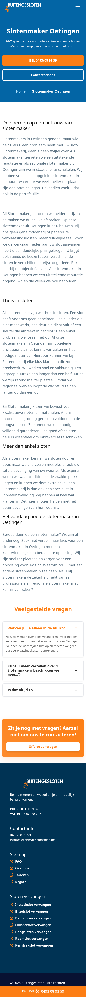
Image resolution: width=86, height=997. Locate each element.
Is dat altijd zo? (21, 689)
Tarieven (22, 875)
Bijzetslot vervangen (31, 911)
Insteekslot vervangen (33, 904)
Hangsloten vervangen (33, 932)
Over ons (22, 868)
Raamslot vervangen (31, 938)
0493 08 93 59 (52, 991)
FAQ (18, 861)
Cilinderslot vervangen (33, 925)
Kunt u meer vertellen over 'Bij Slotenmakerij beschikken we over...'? (35, 670)
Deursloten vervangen (33, 918)
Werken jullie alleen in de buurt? (36, 628)
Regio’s (20, 882)
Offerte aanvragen (43, 747)
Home (21, 91)
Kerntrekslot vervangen (34, 945)
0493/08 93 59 (20, 835)
